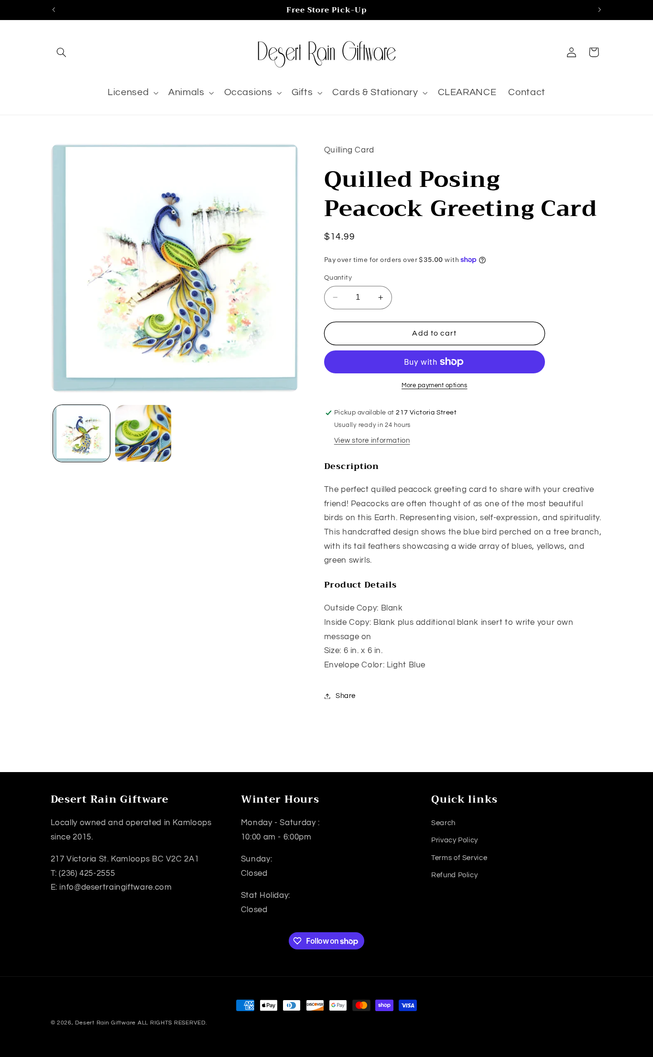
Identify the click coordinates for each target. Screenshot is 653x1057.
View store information (372, 440)
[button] (62, 52)
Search (443, 823)
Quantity (338, 277)
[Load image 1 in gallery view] (81, 433)
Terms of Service (459, 857)
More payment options (435, 385)
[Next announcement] (599, 9)
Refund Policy (454, 875)
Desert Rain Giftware (105, 1022)
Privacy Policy (454, 840)
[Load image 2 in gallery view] (143, 433)
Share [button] (346, 695)
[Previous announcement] (53, 9)
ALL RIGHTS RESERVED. (172, 1022)
